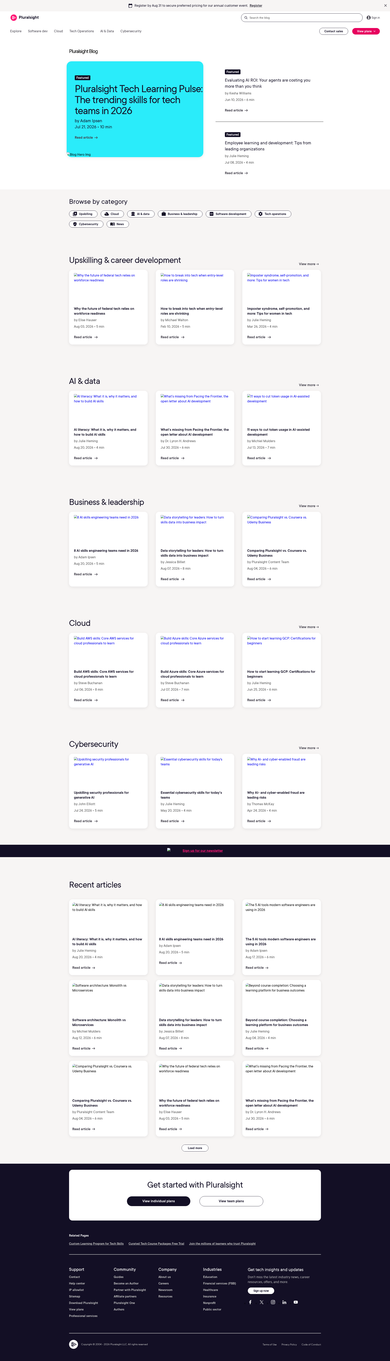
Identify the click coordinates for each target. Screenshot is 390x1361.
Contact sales (333, 31)
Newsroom (165, 1290)
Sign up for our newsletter (203, 851)
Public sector (212, 1309)
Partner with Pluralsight (130, 1290)
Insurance (209, 1296)
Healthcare (210, 1290)
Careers (163, 1283)
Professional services (83, 1316)
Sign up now (261, 1291)
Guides (119, 1277)
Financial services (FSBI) (219, 1283)
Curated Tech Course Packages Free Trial (156, 1243)
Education (210, 1277)
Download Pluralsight (83, 1303)
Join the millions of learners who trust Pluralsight (222, 1243)
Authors (119, 1309)
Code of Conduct (311, 1344)
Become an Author (126, 1283)
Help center (77, 1283)
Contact (74, 1277)
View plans (76, 1309)
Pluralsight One (124, 1303)
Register (256, 6)
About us (164, 1277)
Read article (84, 137)
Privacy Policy (289, 1344)
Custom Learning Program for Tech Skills (96, 1243)
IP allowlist (76, 1290)
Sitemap (74, 1296)
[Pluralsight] (24, 17)
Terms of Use (270, 1344)
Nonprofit (209, 1303)
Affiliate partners (125, 1296)
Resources (165, 1296)
